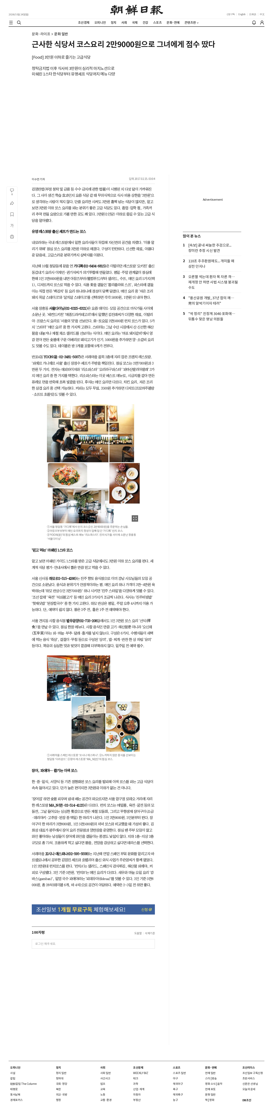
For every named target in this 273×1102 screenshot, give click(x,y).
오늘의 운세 (248, 1089)
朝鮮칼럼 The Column (23, 1084)
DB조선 (246, 1100)
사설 (12, 1073)
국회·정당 (61, 1084)
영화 (211, 1100)
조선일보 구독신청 (252, 1073)
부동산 (137, 1100)
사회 (102, 1067)
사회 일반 (105, 1073)
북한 (58, 1089)
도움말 (138, 933)
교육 (102, 1089)
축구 (175, 1089)
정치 (58, 1067)
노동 (102, 1094)
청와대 (60, 1078)
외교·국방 (61, 1094)
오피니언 (15, 1067)
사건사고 (105, 1078)
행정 (58, 1100)
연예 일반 (210, 1073)
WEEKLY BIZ (140, 1073)
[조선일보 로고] (136, 9)
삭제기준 (150, 933)
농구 (175, 1100)
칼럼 (12, 1078)
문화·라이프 (41, 34)
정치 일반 (61, 1073)
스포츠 (176, 1067)
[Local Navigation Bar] (11, 22)
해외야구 (178, 1084)
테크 (135, 1078)
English (242, 14)
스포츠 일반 (179, 1073)
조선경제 (138, 1067)
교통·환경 (106, 1100)
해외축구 (178, 1094)
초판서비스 (248, 1078)
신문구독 (230, 14)
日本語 (252, 14)
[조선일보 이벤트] (93, 909)
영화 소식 (210, 1084)
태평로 (14, 1089)
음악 (219, 1084)
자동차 (137, 1094)
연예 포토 (210, 1089)
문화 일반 (61, 34)
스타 (207, 1078)
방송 (214, 1078)
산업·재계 (138, 1089)
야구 (175, 1078)
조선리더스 (248, 1067)
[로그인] (262, 22)
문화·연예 (211, 1067)
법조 (102, 1084)
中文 (262, 14)
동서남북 (15, 1094)
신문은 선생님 (250, 1084)
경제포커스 (16, 1100)
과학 (135, 1084)
